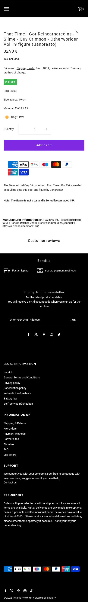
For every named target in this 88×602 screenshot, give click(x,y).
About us (9, 444)
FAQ (6, 449)
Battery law (10, 398)
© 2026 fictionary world (17, 597)
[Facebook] (28, 335)
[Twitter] (36, 335)
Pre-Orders (10, 428)
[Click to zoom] (77, 32)
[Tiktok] (59, 335)
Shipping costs (26, 68)
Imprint (8, 372)
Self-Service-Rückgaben (18, 403)
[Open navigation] (16, 8)
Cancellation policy (15, 388)
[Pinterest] (44, 335)
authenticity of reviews (17, 393)
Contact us (10, 482)
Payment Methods (15, 433)
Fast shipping (20, 270)
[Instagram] (51, 335)
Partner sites (11, 438)
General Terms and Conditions (22, 377)
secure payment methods (60, 270)
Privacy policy (12, 382)
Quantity (9, 129)
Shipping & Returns (15, 423)
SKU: (6, 91)
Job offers (10, 454)
